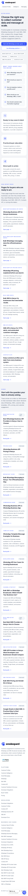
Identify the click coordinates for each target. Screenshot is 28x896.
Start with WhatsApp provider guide (13, 44)
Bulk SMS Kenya (5, 856)
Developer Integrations (7, 790)
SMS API (3, 814)
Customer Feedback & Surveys (9, 787)
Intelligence (16, 6)
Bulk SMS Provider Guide (7, 873)
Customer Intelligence (6, 773)
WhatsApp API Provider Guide (9, 864)
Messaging (24, 6)
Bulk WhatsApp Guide (6, 870)
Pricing (3, 795)
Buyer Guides (4, 792)
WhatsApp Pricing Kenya (7, 853)
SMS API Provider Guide (7, 875)
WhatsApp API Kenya (6, 847)
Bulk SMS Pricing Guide (7, 878)
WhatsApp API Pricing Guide (8, 867)
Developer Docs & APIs (7, 844)
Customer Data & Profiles (7, 825)
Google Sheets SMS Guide (8, 881)
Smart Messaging (5, 776)
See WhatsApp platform (13, 48)
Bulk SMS (3, 781)
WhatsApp (4, 778)
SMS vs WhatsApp (6, 884)
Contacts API (4, 784)
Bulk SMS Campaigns (6, 836)
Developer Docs (5, 817)
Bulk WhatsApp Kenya (7, 850)
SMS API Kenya (5, 858)
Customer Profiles (6, 6)
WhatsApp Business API (7, 811)
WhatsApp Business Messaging (9, 833)
